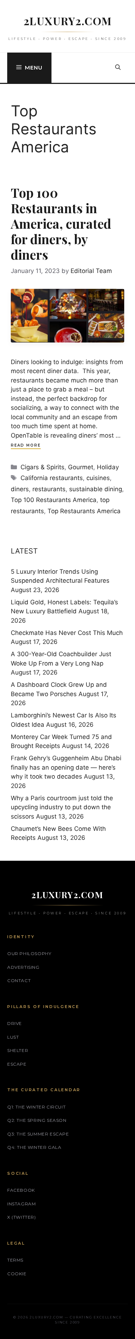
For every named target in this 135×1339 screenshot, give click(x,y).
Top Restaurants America (84, 511)
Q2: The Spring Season (37, 1120)
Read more (26, 445)
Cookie (17, 1273)
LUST (13, 1037)
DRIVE (14, 1023)
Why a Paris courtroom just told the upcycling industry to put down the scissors (62, 807)
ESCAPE (17, 1064)
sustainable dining (95, 489)
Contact (19, 980)
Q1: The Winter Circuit (36, 1107)
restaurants (49, 489)
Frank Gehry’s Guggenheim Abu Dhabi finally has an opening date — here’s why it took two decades (66, 767)
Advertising (23, 967)
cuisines (98, 478)
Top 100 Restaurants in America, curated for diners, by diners (61, 223)
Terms (15, 1260)
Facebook (21, 1190)
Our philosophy (29, 953)
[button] (118, 68)
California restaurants (52, 478)
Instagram (21, 1203)
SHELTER (17, 1050)
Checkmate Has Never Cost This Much (67, 632)
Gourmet (80, 467)
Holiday (108, 467)
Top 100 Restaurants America (53, 499)
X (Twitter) (21, 1217)
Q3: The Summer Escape (38, 1134)
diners (20, 489)
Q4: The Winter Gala (34, 1147)
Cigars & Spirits (42, 467)
